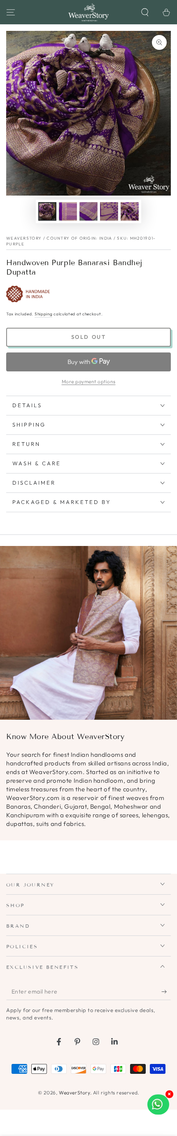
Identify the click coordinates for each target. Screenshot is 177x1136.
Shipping (44, 314)
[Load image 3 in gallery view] (88, 211)
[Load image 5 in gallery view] (130, 211)
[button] (145, 12)
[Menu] (10, 12)
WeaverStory (74, 1092)
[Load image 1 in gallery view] (47, 211)
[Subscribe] (166, 992)
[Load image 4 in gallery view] (109, 211)
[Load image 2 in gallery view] (68, 211)
